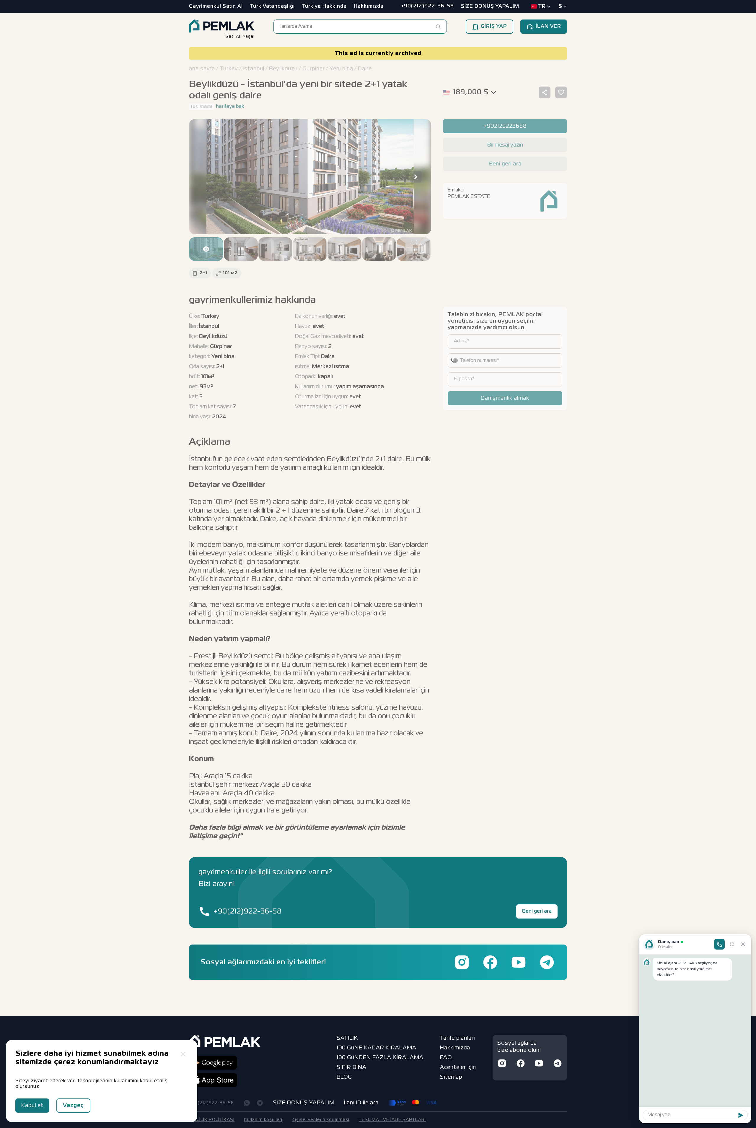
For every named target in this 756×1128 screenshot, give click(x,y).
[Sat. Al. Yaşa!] (222, 26)
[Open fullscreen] (732, 944)
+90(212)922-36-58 (247, 911)
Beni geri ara (537, 911)
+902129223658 (505, 126)
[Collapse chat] (743, 944)
